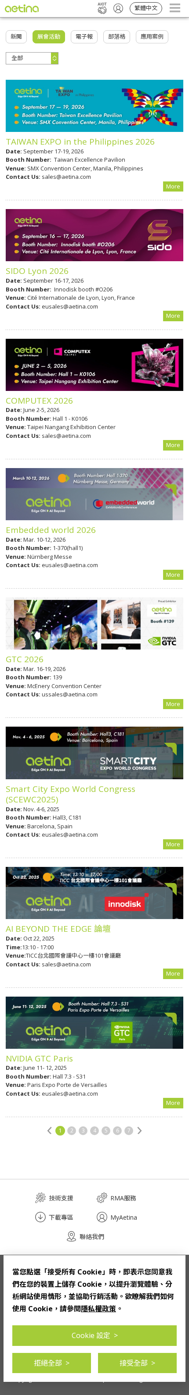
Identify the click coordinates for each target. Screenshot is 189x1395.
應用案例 (152, 36)
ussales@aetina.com (70, 694)
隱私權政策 (98, 1308)
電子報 (84, 36)
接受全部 (137, 1363)
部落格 (116, 36)
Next (139, 1130)
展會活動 (48, 36)
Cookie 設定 (95, 1335)
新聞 (16, 36)
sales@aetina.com (66, 177)
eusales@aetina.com (70, 306)
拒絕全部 (51, 1363)
